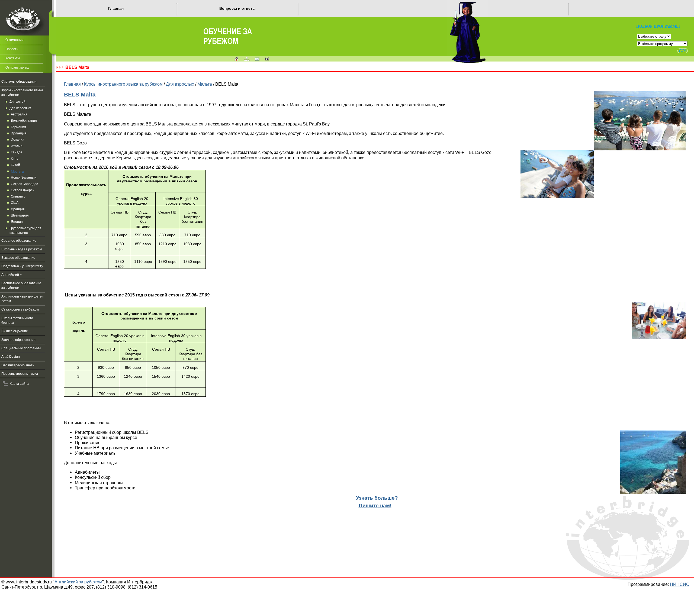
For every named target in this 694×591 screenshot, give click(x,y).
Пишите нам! (375, 505)
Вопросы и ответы (237, 8)
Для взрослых (20, 108)
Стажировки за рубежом (20, 309)
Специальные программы (21, 348)
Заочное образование (18, 339)
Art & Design (10, 356)
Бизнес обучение (14, 331)
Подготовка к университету (22, 266)
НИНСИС (679, 584)
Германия (18, 127)
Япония (17, 221)
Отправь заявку (17, 67)
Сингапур (18, 196)
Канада (16, 152)
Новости (11, 49)
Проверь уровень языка (19, 373)
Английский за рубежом (78, 581)
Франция (18, 209)
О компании (14, 39)
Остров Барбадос (24, 184)
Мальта (17, 171)
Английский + (11, 274)
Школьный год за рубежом (21, 249)
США (14, 202)
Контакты (12, 58)
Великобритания (24, 120)
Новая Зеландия (24, 177)
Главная (116, 8)
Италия (17, 146)
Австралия (19, 114)
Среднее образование (18, 240)
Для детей (17, 101)
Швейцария (20, 215)
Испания (17, 139)
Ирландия (19, 133)
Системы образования (19, 81)
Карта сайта (18, 383)
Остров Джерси (22, 190)
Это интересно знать (17, 365)
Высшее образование (18, 257)
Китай (15, 165)
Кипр (14, 158)
